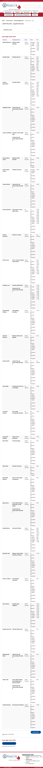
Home (3, 20)
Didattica (17, 12)
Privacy (5, 767)
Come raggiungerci (30, 763)
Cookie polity (9, 767)
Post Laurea (26, 12)
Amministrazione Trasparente (22, 15)
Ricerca (35, 12)
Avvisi (34, 15)
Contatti (27, 762)
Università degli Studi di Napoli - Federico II (10, 1)
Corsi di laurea (9, 20)
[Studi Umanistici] (11, 6)
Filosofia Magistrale (18, 20)
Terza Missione (9, 15)
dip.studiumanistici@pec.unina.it (33, 760)
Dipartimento (8, 12)
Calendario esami (7, 29)
